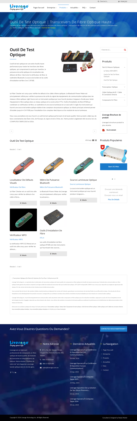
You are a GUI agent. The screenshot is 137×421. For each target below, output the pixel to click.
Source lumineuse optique (83, 179)
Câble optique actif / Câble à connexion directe (112, 93)
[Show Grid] (93, 140)
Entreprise (51, 8)
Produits (62, 8)
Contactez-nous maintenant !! (113, 329)
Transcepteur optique (110, 87)
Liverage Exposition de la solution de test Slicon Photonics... (83, 389)
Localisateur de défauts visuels (21, 181)
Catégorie (21, 28)
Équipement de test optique (73, 306)
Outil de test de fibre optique (89, 306)
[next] (94, 131)
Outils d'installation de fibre (51, 232)
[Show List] (95, 140)
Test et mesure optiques (32, 28)
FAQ (84, 8)
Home (15, 28)
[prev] (11, 131)
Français (123, 1)
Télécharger (111, 130)
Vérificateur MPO (18, 235)
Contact (93, 8)
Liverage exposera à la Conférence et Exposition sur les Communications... (83, 352)
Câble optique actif (103, 306)
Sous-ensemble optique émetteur (20, 309)
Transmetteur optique (53, 306)
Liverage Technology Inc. (28, 417)
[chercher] (98, 2)
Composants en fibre (109, 100)
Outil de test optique (48, 28)
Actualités (74, 8)
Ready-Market (122, 418)
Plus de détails (113, 199)
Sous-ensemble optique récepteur (39, 309)
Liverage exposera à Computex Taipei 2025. (81, 378)
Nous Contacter (61, 309)
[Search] (125, 50)
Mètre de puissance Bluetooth (49, 181)
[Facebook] (10, 372)
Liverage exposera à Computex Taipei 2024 (81, 400)
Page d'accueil (38, 8)
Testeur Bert (63, 306)
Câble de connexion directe (115, 306)
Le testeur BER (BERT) (110, 71)
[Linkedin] (15, 372)
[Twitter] (13, 372)
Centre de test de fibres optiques (111, 75)
